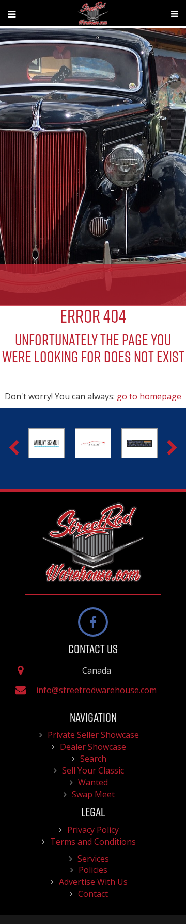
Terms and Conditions (93, 841)
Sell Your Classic (93, 770)
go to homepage (149, 396)
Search (93, 758)
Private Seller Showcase (93, 735)
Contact (93, 893)
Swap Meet (93, 794)
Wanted (93, 782)
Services (93, 858)
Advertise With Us (93, 881)
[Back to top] (170, 885)
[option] (39, 443)
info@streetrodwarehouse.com (96, 690)
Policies (93, 870)
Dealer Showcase (93, 746)
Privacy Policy (93, 829)
